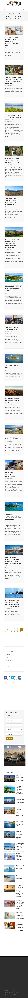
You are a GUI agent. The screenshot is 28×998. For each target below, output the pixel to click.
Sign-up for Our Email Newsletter (14, 682)
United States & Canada (10, 670)
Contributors (17, 992)
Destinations (14, 13)
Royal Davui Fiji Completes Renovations (11, 474)
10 (10, 629)
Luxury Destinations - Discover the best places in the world (19, 878)
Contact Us (11, 992)
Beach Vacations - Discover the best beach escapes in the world (20, 846)
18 (14, 631)
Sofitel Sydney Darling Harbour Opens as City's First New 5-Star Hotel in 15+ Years (13, 561)
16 (8, 631)
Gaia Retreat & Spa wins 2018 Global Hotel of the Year (12, 160)
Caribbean (7, 654)
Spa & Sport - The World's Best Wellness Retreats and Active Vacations (20, 915)
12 (16, 629)
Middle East (7, 666)
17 (11, 631)
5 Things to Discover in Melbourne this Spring (13, 400)
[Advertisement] (14, 696)
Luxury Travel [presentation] (9, 772)
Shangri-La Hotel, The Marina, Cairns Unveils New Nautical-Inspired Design (13, 41)
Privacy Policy (15, 994)
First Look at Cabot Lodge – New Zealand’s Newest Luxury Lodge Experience (13, 243)
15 (5, 631)
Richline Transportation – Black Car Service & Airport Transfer (20, 778)
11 (13, 629)
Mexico (6, 663)
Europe (6, 657)
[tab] (9, 772)
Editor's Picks (8, 994)
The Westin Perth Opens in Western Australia (12, 329)
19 (17, 631)
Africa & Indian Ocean (10, 645)
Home (6, 992)
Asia (6, 648)
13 (19, 629)
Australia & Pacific (14, 14)
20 (20, 631)
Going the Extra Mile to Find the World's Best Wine (13, 117)
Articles (19, 13)
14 (21, 629)
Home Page (9, 13)
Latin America (8, 660)
